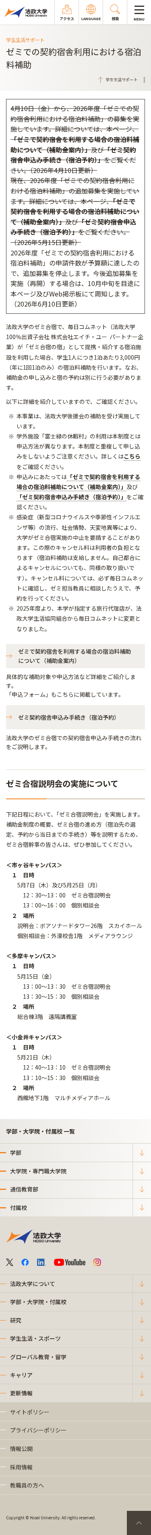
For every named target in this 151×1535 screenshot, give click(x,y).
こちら (132, 456)
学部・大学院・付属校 (38, 1302)
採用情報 (21, 1467)
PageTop (139, 1523)
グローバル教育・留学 (38, 1357)
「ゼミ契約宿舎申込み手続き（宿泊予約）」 (73, 155)
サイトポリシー (30, 1412)
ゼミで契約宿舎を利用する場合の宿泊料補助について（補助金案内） (74, 655)
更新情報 (21, 1393)
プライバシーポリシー (38, 1430)
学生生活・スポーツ (35, 1338)
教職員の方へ (27, 1485)
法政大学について (32, 1284)
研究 (15, 1320)
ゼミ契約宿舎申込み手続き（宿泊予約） (69, 717)
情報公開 (21, 1448)
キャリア (21, 1375)
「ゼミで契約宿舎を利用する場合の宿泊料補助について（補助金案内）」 (74, 144)
